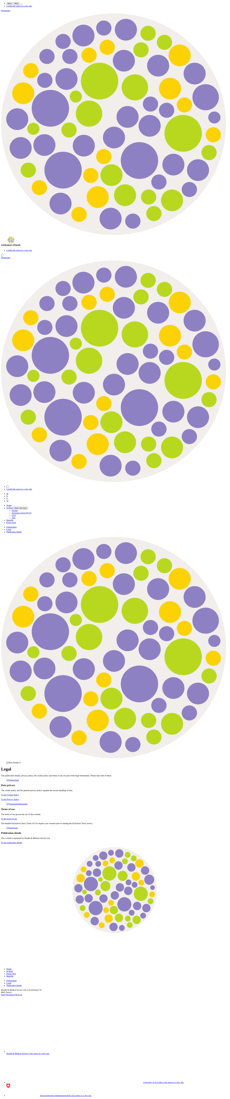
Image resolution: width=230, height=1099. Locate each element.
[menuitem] (9, 505)
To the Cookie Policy (10, 795)
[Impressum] (115, 828)
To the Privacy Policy (10, 799)
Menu (9, 4)
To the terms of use (9, 819)
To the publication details (11, 843)
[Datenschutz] (115, 780)
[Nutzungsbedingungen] (115, 804)
